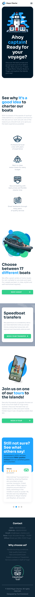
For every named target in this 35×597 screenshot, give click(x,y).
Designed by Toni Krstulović (17, 594)
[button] (31, 3)
